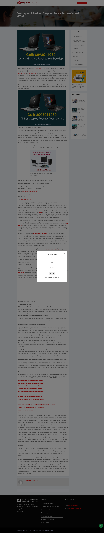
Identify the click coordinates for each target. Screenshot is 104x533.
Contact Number (52, 262)
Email (52, 267)
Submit (52, 273)
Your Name (52, 257)
